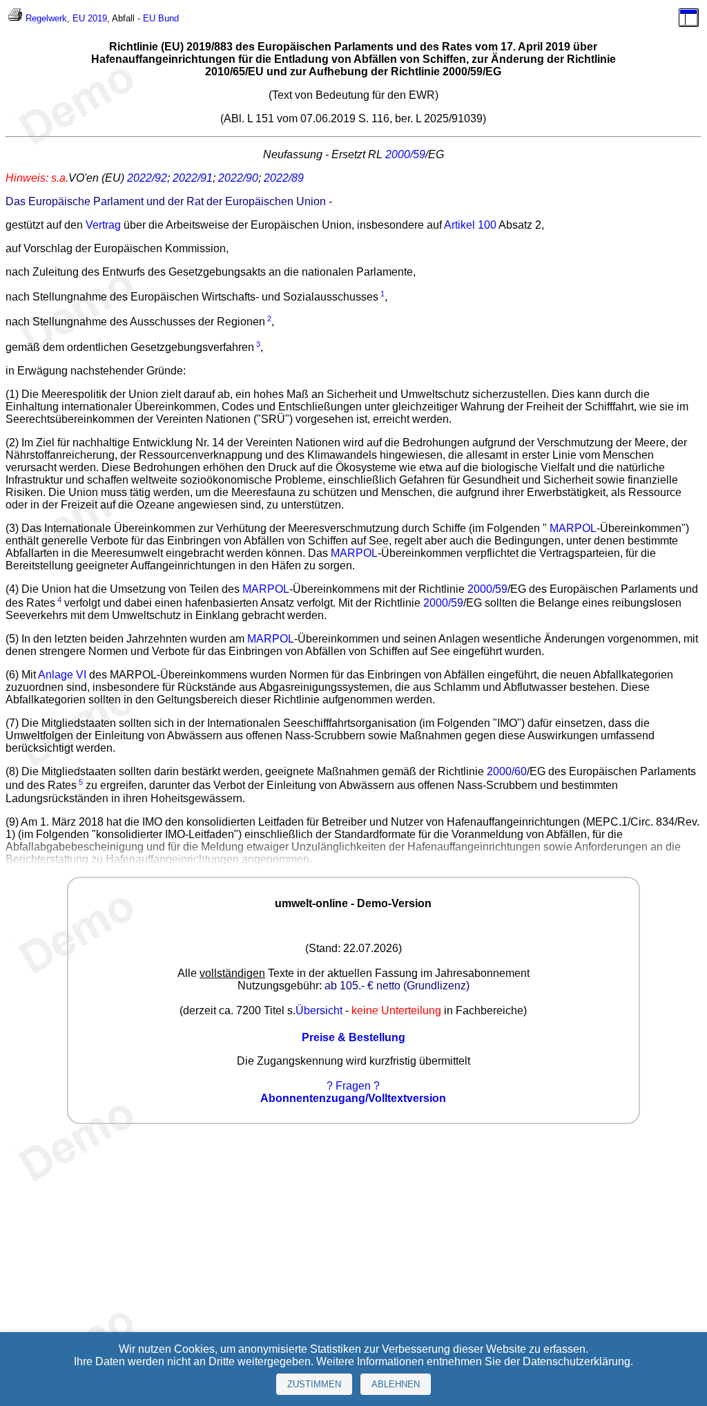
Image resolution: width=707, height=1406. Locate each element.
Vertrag (103, 225)
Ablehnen (395, 1384)
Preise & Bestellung (353, 1037)
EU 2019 (89, 18)
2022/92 (147, 178)
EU (149, 18)
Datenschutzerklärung (576, 1361)
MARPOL (573, 528)
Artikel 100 (470, 225)
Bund (168, 18)
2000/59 (405, 154)
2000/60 (507, 771)
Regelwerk (46, 18)
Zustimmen (314, 1384)
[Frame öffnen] (688, 24)
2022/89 (284, 178)
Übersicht (319, 1010)
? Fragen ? (353, 1086)
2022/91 (193, 178)
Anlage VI (62, 675)
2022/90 (238, 178)
